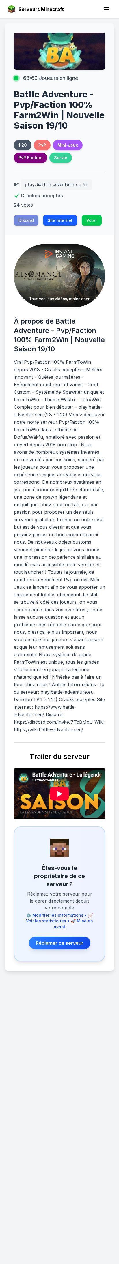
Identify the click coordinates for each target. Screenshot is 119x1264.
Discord (26, 220)
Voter (91, 220)
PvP (42, 144)
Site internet (60, 220)
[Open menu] (106, 9)
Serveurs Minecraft (41, 9)
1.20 (22, 144)
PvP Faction (30, 157)
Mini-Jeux (67, 144)
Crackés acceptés (42, 195)
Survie (60, 157)
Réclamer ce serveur (59, 943)
